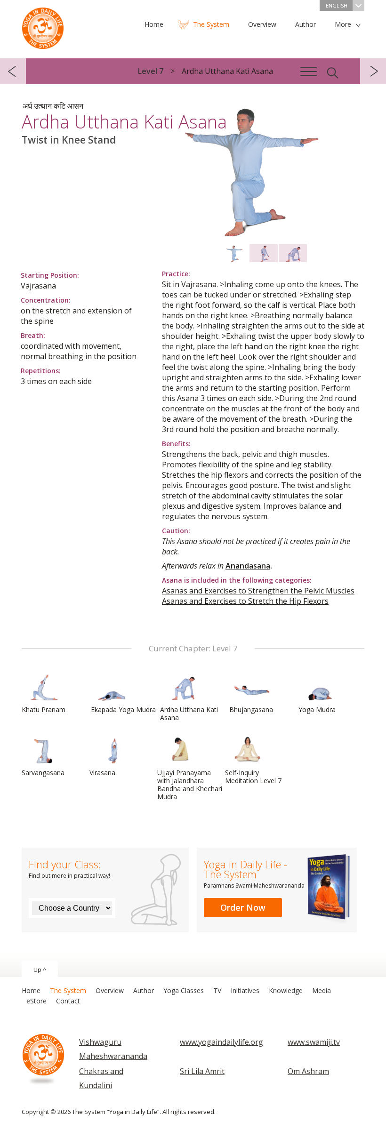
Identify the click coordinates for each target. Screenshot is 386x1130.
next (373, 71)
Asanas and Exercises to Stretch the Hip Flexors (245, 601)
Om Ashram (308, 1071)
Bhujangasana (251, 709)
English (336, 5)
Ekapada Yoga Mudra (123, 709)
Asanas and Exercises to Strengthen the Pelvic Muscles (258, 590)
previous (13, 71)
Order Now (242, 907)
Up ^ (39, 969)
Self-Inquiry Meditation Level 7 (253, 776)
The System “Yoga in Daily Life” (43, 26)
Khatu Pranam (43, 709)
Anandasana (247, 566)
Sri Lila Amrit (202, 1071)
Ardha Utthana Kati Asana (189, 713)
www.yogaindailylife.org (221, 1042)
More (343, 24)
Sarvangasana (43, 772)
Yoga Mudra (317, 709)
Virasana (102, 772)
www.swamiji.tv (314, 1042)
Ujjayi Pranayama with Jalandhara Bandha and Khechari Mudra (189, 784)
